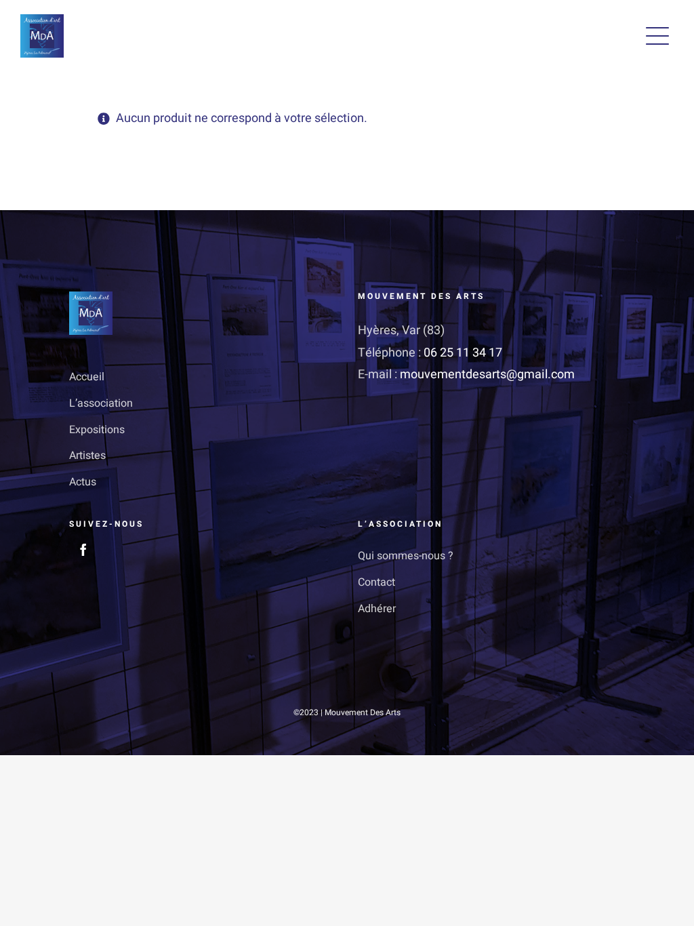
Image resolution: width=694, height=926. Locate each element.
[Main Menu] (657, 36)
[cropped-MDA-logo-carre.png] (42, 20)
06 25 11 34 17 (463, 353)
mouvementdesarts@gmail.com (487, 374)
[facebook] (83, 550)
